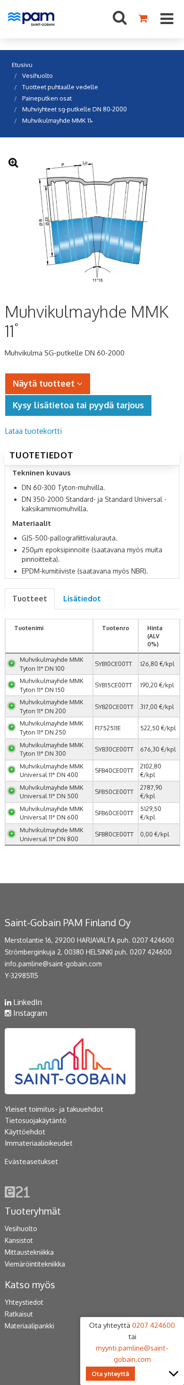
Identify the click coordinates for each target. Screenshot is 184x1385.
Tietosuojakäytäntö (36, 1120)
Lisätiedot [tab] (82, 598)
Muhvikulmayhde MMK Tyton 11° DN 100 (52, 664)
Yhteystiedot (24, 1302)
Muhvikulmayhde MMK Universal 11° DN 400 (52, 770)
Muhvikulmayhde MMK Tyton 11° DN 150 (52, 685)
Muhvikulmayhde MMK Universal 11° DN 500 (52, 792)
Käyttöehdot (25, 1131)
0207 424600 (153, 940)
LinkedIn (26, 1002)
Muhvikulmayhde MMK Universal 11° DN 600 (52, 813)
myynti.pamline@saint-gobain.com (132, 1353)
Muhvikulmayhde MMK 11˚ (57, 120)
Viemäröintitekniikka (35, 1264)
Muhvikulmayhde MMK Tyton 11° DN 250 (52, 727)
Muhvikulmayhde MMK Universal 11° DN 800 (52, 834)
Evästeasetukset (31, 1161)
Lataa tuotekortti (33, 431)
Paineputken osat (47, 98)
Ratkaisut (19, 1314)
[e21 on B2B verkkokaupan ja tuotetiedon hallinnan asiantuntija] (17, 1191)
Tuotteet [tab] (29, 598)
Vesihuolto (37, 75)
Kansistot (19, 1240)
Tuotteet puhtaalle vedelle (60, 87)
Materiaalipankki (29, 1326)
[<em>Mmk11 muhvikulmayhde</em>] (92, 222)
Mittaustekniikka (29, 1252)
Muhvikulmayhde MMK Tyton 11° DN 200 (52, 706)
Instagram (29, 1013)
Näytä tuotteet (45, 383)
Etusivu (22, 64)
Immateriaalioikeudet (39, 1143)
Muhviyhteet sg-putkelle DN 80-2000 (74, 109)
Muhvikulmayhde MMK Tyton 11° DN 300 (52, 749)
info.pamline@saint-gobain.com (53, 964)
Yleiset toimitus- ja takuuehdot (54, 1109)
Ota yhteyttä (110, 1373)
